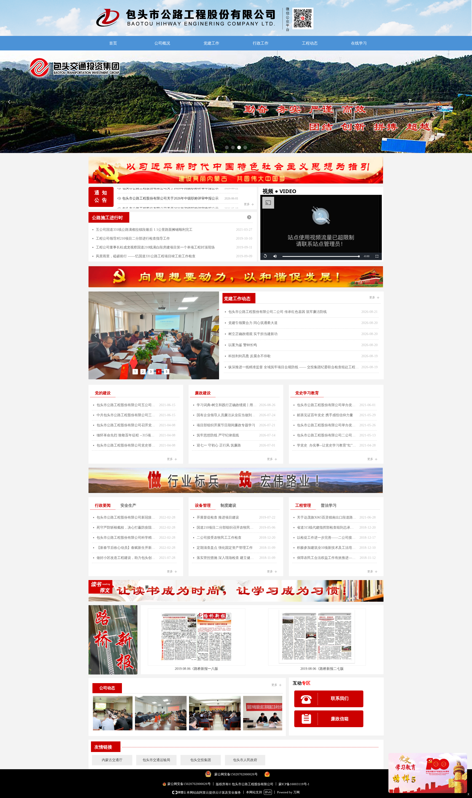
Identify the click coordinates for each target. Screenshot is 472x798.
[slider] (320, 256)
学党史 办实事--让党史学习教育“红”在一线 (327, 445)
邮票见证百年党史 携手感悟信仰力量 (325, 415)
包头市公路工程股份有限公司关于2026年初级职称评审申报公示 (170, 201)
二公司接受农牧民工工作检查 (219, 537)
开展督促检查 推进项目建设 (218, 517)
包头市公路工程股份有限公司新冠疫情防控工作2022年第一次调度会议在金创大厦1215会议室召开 (127, 517)
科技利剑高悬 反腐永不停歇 (249, 356)
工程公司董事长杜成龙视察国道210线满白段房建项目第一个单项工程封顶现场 (155, 247)
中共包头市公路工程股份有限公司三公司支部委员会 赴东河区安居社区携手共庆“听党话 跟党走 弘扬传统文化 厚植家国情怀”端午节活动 (127, 415)
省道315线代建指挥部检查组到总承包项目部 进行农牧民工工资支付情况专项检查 (327, 527)
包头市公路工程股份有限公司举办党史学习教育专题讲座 (327, 405)
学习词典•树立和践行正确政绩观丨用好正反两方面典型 (227, 405)
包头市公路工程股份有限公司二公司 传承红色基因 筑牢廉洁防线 (277, 312)
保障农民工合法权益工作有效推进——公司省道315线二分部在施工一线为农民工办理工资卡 (327, 558)
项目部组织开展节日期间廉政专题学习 (226, 425)
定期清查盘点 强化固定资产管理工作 (225, 548)
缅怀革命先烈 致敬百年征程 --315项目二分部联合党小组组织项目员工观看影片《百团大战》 (127, 435)
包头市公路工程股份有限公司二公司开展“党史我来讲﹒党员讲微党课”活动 (327, 435)
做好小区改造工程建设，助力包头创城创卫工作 (127, 558)
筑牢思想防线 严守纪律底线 (218, 435)
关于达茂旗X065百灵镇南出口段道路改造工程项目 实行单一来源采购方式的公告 (327, 517)
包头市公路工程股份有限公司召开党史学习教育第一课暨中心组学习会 (127, 425)
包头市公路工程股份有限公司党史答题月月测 (127, 445)
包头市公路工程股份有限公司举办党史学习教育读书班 (327, 425)
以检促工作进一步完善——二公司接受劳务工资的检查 (327, 537)
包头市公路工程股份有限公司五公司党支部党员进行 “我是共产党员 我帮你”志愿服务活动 (127, 405)
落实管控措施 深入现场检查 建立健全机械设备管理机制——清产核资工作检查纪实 (227, 558)
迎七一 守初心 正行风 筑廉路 (219, 445)
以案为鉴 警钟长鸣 (242, 345)
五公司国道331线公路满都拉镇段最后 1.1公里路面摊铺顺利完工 (144, 229)
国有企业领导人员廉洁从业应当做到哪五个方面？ (227, 415)
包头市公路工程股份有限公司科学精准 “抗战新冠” (127, 537)
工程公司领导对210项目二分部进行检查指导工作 (133, 238)
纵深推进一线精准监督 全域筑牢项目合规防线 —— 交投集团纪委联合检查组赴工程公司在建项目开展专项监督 (293, 367)
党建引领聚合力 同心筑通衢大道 (253, 323)
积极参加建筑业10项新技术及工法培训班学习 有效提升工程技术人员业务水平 (327, 548)
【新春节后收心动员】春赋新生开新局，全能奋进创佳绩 (127, 548)
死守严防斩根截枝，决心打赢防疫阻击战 (127, 527)
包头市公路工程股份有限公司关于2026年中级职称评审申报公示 (170, 191)
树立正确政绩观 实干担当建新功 (253, 334)
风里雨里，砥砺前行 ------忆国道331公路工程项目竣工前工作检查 (145, 256)
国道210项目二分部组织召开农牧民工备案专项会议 (227, 527)
